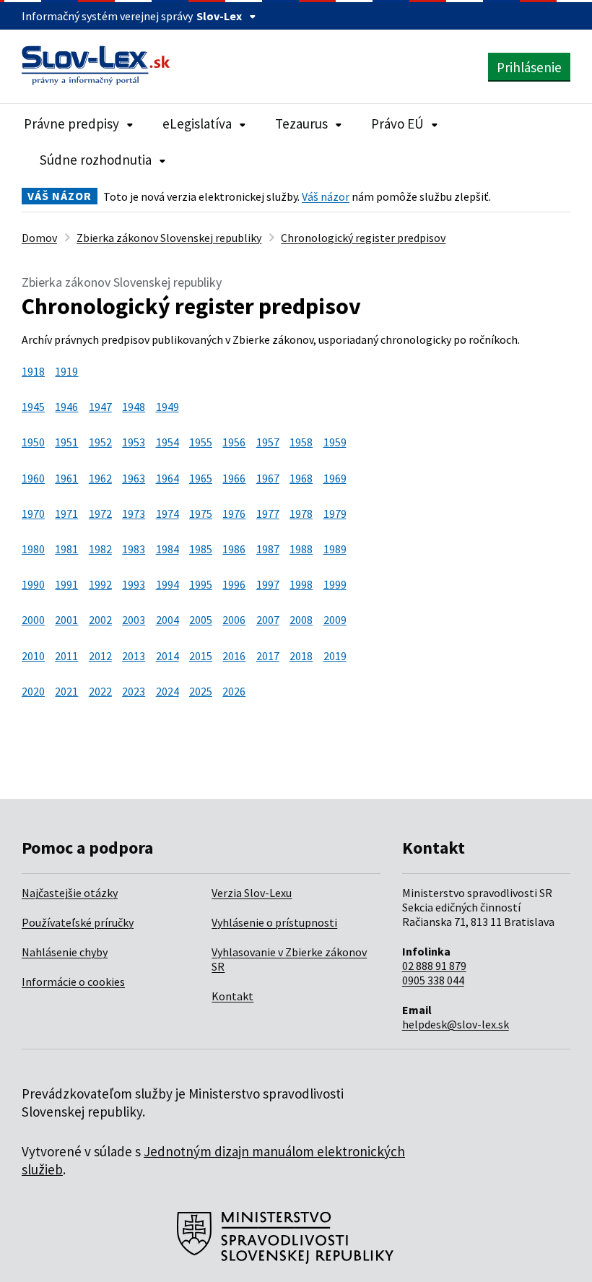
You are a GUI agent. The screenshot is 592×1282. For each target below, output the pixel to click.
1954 (167, 442)
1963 (133, 478)
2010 (33, 656)
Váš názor (325, 196)
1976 (233, 513)
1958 (301, 442)
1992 (100, 584)
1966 (233, 478)
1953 (133, 442)
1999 (335, 584)
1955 (200, 442)
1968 (301, 478)
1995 (200, 584)
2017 (267, 656)
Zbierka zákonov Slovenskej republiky (169, 237)
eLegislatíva (197, 123)
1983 (133, 549)
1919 (66, 371)
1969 (335, 478)
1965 (200, 478)
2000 (33, 619)
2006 (233, 619)
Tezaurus (301, 123)
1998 (301, 584)
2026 (233, 691)
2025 (200, 691)
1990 (33, 584)
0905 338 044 (433, 980)
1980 (33, 549)
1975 (200, 513)
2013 (133, 656)
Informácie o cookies (73, 981)
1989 (335, 549)
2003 (133, 619)
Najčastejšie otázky (70, 892)
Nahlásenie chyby (65, 952)
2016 (233, 656)
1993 (133, 584)
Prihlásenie (529, 67)
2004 (167, 619)
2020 (33, 691)
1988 (301, 549)
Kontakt (232, 996)
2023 (133, 691)
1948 (133, 406)
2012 (100, 656)
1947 (100, 406)
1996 (233, 584)
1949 (167, 406)
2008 (301, 619)
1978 (301, 513)
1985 (200, 549)
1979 (335, 513)
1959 (335, 442)
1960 (33, 478)
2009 (335, 619)
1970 (33, 513)
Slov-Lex (219, 16)
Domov (39, 237)
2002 (100, 619)
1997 (267, 584)
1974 (167, 513)
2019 (335, 656)
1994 (167, 584)
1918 (33, 371)
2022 (100, 691)
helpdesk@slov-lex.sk (455, 1024)
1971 (66, 513)
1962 (100, 478)
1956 (233, 442)
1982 (100, 549)
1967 (267, 478)
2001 (66, 619)
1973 (133, 513)
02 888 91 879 (434, 965)
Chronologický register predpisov (363, 237)
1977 (267, 513)
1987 (267, 549)
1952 (100, 442)
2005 (200, 619)
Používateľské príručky (78, 922)
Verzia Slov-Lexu (252, 892)
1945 (33, 406)
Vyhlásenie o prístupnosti (274, 922)
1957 (267, 442)
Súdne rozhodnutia (96, 159)
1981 (66, 549)
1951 (66, 442)
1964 (167, 478)
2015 (200, 656)
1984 (167, 549)
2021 (66, 691)
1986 (233, 549)
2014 (167, 656)
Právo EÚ (397, 123)
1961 (66, 478)
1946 (66, 406)
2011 (66, 656)
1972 (100, 513)
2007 (267, 619)
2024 (167, 691)
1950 (33, 442)
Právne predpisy (71, 123)
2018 (301, 656)
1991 (66, 584)
